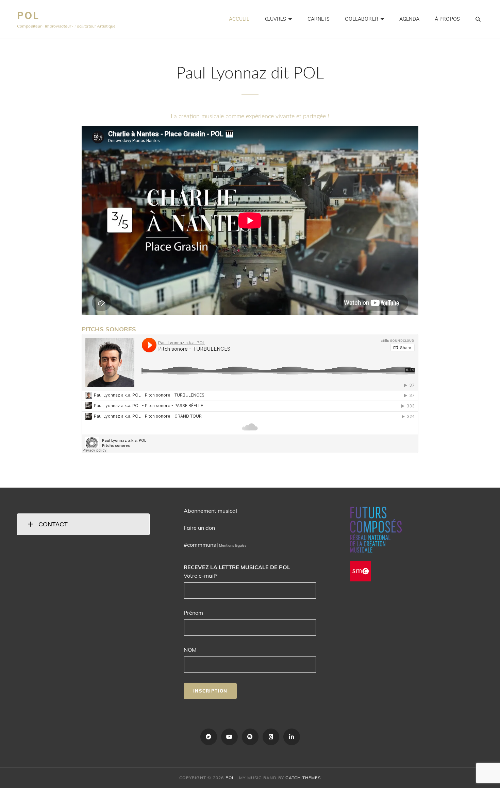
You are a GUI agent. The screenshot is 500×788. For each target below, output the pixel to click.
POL (28, 15)
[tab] (83, 524)
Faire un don (199, 527)
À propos (447, 19)
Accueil (239, 19)
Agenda (409, 19)
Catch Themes (302, 777)
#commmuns (200, 544)
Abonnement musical (210, 510)
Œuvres (275, 19)
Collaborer (361, 19)
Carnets (318, 19)
